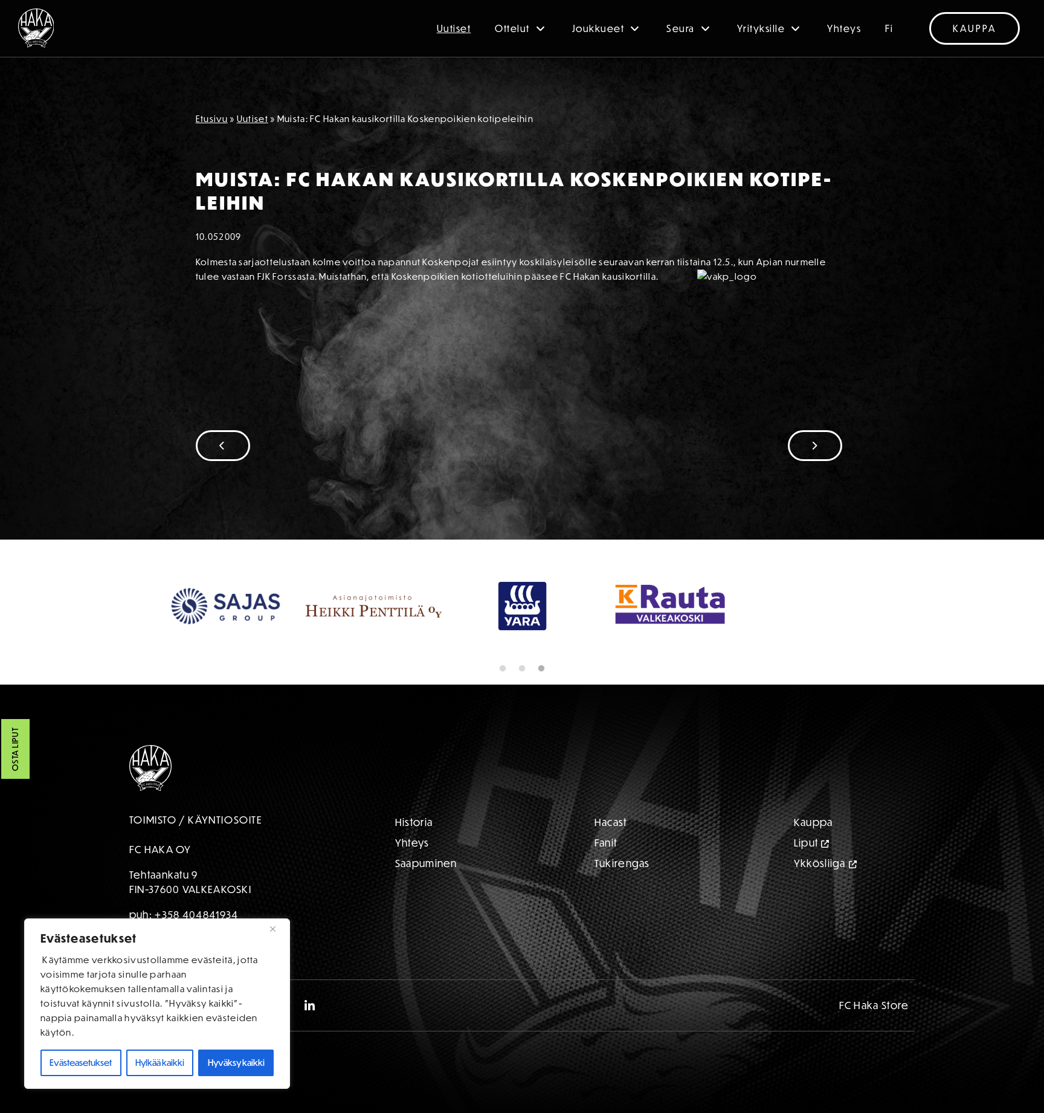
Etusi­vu (212, 118)
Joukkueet (598, 28)
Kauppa (974, 28)
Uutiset (454, 28)
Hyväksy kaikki (236, 1062)
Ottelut (512, 28)
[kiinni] (277, 928)
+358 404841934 (196, 914)
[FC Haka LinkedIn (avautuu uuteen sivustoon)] (310, 1005)
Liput (806, 842)
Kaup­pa (813, 822)
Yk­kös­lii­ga (820, 863)
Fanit (605, 842)
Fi (889, 28)
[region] (157, 1003)
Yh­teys (412, 842)
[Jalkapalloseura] (36, 28)
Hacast (610, 822)
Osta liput (15, 749)
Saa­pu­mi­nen (426, 863)
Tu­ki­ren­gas (622, 863)
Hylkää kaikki (159, 1062)
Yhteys (844, 28)
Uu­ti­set (252, 118)
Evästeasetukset (81, 1062)
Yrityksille (761, 28)
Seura (680, 28)
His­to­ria (414, 822)
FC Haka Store (874, 1005)
